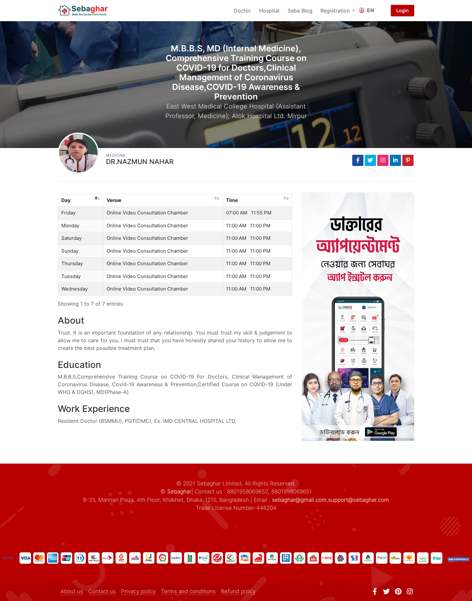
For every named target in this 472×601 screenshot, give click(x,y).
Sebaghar (179, 491)
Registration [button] (335, 10)
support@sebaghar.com (358, 500)
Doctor (242, 10)
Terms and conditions (188, 591)
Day (66, 200)
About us (71, 591)
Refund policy (238, 591)
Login (402, 10)
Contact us (102, 591)
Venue (114, 200)
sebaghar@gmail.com (299, 500)
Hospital (269, 10)
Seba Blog (300, 10)
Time (232, 200)
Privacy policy (138, 591)
